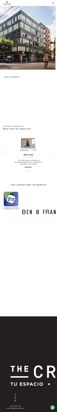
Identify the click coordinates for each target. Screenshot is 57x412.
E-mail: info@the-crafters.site (15, 408)
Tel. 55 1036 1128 (15, 406)
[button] (26, 170)
